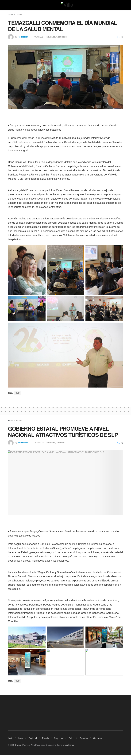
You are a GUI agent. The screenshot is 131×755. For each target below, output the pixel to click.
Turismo (60, 442)
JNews (18, 744)
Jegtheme (69, 744)
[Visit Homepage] (68, 5)
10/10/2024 (39, 36)
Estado (19, 14)
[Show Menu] (9, 5)
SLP (17, 392)
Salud (71, 738)
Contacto (97, 738)
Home (10, 14)
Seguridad (61, 36)
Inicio (10, 738)
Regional (33, 738)
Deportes (84, 738)
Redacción (23, 36)
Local (20, 738)
